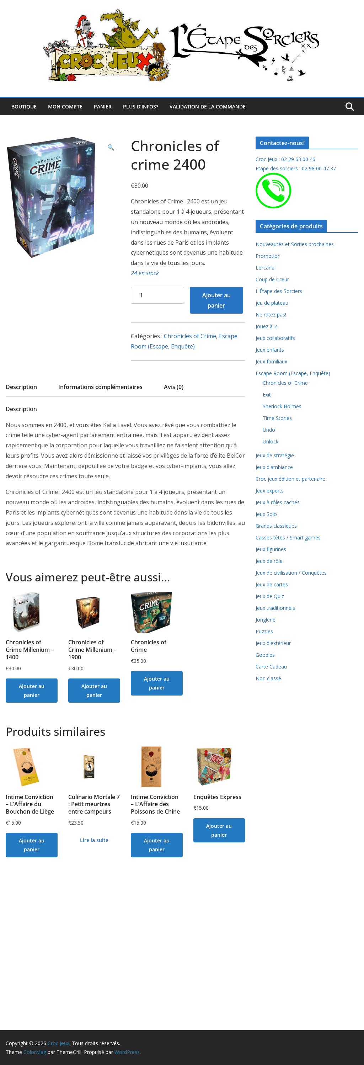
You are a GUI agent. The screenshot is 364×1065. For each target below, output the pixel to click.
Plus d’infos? (140, 106)
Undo (269, 429)
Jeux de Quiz (270, 596)
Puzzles (264, 631)
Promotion (268, 255)
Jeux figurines (271, 549)
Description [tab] (21, 387)
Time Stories (277, 418)
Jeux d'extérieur (273, 643)
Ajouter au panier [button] (31, 690)
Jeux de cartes (272, 584)
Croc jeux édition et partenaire (290, 478)
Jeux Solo (266, 514)
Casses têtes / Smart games (288, 537)
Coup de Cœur (272, 279)
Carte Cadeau (271, 666)
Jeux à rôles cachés (278, 502)
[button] (110, 147)
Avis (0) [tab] (173, 387)
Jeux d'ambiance (274, 467)
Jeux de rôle (269, 561)
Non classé (268, 678)
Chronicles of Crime (190, 336)
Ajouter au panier (216, 300)
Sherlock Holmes (282, 406)
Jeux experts (270, 490)
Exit (267, 394)
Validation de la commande (208, 106)
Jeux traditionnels (275, 608)
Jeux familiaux (271, 361)
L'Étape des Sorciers (279, 291)
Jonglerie (265, 619)
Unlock (270, 441)
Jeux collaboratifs (275, 338)
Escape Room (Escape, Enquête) (293, 373)
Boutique (24, 106)
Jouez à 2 (266, 326)
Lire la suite (94, 840)
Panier (103, 106)
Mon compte (65, 106)
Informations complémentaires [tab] (100, 387)
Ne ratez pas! (271, 314)
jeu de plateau (272, 302)
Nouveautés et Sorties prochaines (295, 244)
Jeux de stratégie (275, 455)
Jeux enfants (270, 349)
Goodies (265, 654)
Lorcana (265, 267)
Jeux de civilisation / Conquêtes (291, 572)
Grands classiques (276, 525)
